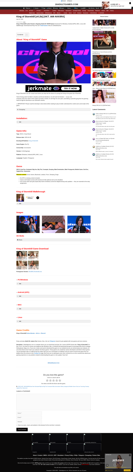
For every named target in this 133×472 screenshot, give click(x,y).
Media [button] (20, 239)
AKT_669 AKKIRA (25, 386)
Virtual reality (91, 10)
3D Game (31, 10)
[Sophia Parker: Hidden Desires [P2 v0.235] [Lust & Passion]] (104, 23)
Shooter (103, 10)
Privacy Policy (69, 455)
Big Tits (45, 386)
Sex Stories (92, 8)
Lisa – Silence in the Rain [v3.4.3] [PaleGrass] (104, 88)
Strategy (84, 10)
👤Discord (63, 0)
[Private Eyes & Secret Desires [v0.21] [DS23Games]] (104, 40)
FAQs (75, 455)
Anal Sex (32, 386)
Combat (65, 13)
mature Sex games (59, 463)
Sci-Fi (74, 13)
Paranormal (85, 13)
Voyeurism (24, 388)
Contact (40, 455)
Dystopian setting (77, 10)
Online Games (61, 10)
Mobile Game (32, 13)
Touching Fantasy (84, 386)
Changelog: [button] (22, 109)
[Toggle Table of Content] (25, 35)
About (35, 455)
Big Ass (41, 386)
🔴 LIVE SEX (101, 13)
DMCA (45, 455)
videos (52, 464)
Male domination (56, 386)
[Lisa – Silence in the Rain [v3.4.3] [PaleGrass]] (104, 84)
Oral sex (78, 386)
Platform (28, 8)
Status (69, 8)
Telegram (81, 455)
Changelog (88, 455)
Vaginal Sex (19, 388)
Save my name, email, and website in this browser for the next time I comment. (39, 425)
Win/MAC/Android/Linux (35, 271)
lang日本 (83, 8)
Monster (58, 13)
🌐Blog (76, 8)
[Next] (87, 224)
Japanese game (40, 13)
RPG (54, 13)
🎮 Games (35, 8)
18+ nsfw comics (45, 464)
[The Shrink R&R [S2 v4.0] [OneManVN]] (104, 62)
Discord (43, 333)
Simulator (79, 13)
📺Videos (49, 8)
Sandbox (54, 10)
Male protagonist (65, 386)
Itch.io (38, 333)
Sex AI (97, 8)
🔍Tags (43, 8)
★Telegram (69, 0)
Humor (70, 13)
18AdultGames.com (66, 4)
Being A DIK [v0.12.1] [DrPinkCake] (101, 105)
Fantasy (112, 10)
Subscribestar (30, 333)
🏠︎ (24, 8)
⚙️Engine (61, 8)
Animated (37, 386)
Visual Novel (46, 10)
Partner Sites (96, 455)
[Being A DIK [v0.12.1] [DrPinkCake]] (104, 96)
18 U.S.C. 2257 (52, 455)
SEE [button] (20, 122)
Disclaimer (61, 455)
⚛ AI (27, 10)
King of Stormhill (33, 140)
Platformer (97, 10)
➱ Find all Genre (93, 13)
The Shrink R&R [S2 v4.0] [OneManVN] (102, 70)
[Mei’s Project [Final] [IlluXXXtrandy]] (104, 75)
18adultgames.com (63, 470)
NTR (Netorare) (48, 13)
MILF (108, 10)
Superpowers (68, 10)
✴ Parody (38, 10)
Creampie (49, 386)
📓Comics (55, 8)
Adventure (21, 10)
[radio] (47, 380)
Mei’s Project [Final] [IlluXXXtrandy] (101, 80)
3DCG (19, 386)
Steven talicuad (99, 121)
